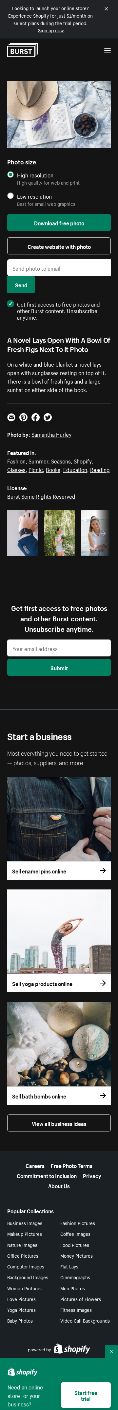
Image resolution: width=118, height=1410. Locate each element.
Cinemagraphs (75, 1277)
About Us (59, 1185)
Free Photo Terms (71, 1165)
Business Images (24, 1222)
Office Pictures (22, 1255)
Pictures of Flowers (80, 1298)
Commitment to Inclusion (47, 1175)
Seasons (61, 460)
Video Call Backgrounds (85, 1320)
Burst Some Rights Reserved (41, 496)
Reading (100, 469)
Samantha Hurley (51, 434)
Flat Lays (69, 1266)
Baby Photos (20, 1320)
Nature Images (22, 1244)
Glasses (16, 469)
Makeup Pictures (24, 1233)
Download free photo (59, 222)
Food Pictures (74, 1244)
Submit (59, 667)
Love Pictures (21, 1298)
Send (21, 284)
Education (75, 469)
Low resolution (34, 196)
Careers (35, 1165)
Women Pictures (24, 1288)
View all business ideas (59, 1123)
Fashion (16, 460)
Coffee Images (75, 1233)
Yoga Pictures (21, 1309)
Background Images (27, 1277)
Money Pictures (76, 1255)
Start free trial (85, 1395)
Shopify (82, 460)
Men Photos (72, 1288)
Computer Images (25, 1266)
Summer (38, 460)
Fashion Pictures (77, 1222)
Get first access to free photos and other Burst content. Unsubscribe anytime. (58, 310)
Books (53, 469)
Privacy (92, 1175)
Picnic (36, 469)
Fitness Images (76, 1309)
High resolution (35, 175)
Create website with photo (59, 246)
